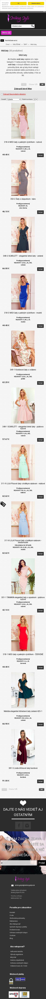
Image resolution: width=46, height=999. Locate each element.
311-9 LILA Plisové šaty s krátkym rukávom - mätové (23, 484)
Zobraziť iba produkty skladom (14, 94)
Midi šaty (34, 44)
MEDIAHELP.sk (16, 898)
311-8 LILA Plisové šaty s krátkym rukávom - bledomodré (23, 541)
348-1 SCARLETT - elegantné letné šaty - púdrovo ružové (23, 428)
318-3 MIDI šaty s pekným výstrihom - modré (23, 313)
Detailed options (35, 3)
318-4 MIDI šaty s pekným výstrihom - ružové (23, 142)
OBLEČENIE (16, 44)
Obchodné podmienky (17, 918)
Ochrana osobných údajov (18, 932)
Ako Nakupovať (15, 924)
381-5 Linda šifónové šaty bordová (23, 768)
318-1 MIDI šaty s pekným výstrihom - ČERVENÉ (23, 654)
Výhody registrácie (16, 954)
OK (18, 3)
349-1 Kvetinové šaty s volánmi (23, 370)
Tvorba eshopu (16, 896)
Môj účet (13, 957)
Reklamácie (14, 921)
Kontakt (12, 912)
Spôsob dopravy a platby (18, 927)
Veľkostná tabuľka (16, 951)
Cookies (12, 935)
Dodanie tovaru (15, 930)
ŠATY (25, 44)
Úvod (7, 44)
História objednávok (17, 960)
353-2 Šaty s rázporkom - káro (23, 199)
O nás (12, 915)
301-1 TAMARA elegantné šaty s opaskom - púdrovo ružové (23, 598)
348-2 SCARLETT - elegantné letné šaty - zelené (23, 256)
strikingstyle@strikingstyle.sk (25, 885)
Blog (11, 938)
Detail (40, 155)
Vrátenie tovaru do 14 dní (18, 966)
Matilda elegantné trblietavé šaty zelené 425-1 (23, 711)
